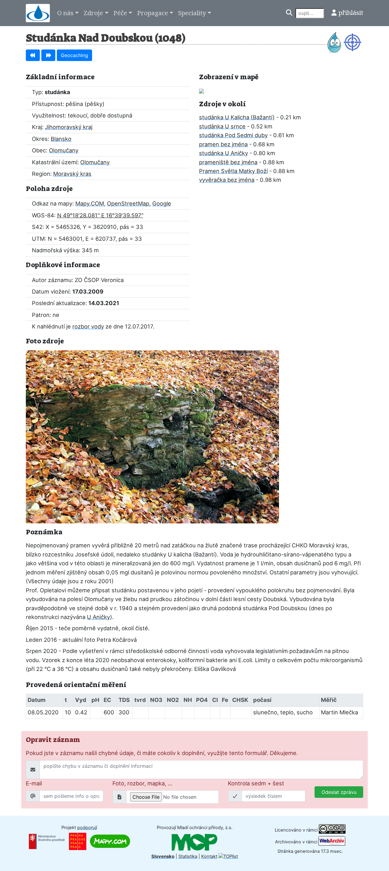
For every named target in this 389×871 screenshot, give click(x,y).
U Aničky (98, 617)
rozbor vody (88, 326)
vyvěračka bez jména (226, 179)
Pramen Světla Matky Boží (233, 171)
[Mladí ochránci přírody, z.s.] (194, 842)
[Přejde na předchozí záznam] (33, 55)
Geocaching (74, 55)
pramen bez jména (223, 144)
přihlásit (351, 12)
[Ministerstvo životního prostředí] (47, 841)
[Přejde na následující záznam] (48, 55)
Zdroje (93, 13)
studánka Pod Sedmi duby (233, 135)
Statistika (187, 856)
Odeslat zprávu (339, 792)
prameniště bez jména (228, 162)
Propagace (152, 13)
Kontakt (209, 856)
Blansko (61, 138)
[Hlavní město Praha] (78, 841)
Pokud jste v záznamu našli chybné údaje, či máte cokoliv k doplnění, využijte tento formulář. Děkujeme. (162, 753)
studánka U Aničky (223, 153)
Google (161, 203)
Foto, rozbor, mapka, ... (142, 783)
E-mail (34, 783)
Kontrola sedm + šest (256, 783)
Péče (120, 13)
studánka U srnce (222, 126)
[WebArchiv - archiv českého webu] (331, 842)
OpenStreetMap (128, 203)
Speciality (192, 13)
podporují (87, 827)
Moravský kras (72, 173)
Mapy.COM (89, 203)
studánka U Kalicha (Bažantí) (237, 117)
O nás (65, 13)
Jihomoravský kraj (68, 127)
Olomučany (63, 150)
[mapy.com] (110, 841)
